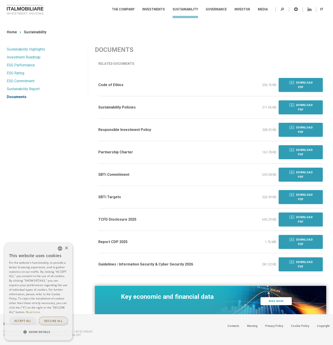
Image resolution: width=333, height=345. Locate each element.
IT (321, 9)
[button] (38, 332)
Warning (252, 326)
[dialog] (38, 291)
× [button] (66, 248)
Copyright (323, 326)
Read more (276, 301)
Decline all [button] (53, 321)
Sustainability (35, 32)
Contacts (233, 326)
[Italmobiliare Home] (25, 9)
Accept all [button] (22, 321)
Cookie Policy (300, 326)
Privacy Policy (274, 326)
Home (12, 32)
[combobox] (60, 248)
